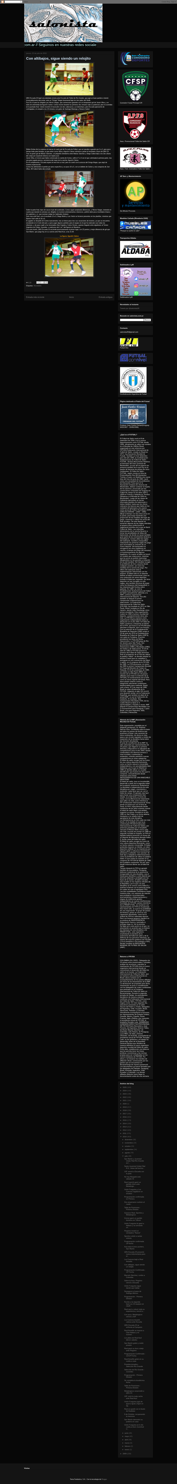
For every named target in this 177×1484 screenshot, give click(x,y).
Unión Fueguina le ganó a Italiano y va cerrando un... (134, 1225)
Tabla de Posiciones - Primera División (132, 1209)
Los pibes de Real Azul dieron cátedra (133, 1339)
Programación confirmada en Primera (134, 1198)
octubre (128, 1146)
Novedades (38, 286)
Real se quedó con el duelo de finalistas (134, 1410)
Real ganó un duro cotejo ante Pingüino (134, 1349)
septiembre (129, 1149)
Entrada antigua (105, 297)
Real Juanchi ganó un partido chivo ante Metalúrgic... (132, 1184)
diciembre (129, 1139)
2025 (125, 1087)
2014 (125, 1123)
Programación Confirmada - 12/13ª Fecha (134, 1355)
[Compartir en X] (42, 282)
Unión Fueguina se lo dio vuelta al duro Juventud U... (134, 1427)
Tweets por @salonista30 (129, 308)
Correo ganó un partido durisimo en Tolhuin (133, 1219)
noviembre (129, 1143)
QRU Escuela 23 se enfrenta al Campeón (133, 1326)
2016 (125, 1117)
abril (126, 1440)
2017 (125, 1114)
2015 (125, 1120)
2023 (125, 1094)
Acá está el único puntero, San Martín (134, 1248)
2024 (125, 1091)
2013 (125, 1127)
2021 (125, 1100)
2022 (125, 1097)
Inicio (71, 297)
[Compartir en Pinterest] (47, 282)
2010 (125, 1137)
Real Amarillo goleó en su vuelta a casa (134, 1360)
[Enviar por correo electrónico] (37, 282)
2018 (125, 1110)
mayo (127, 1436)
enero (127, 1449)
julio (126, 1156)
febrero (128, 1446)
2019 (125, 1107)
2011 (125, 1133)
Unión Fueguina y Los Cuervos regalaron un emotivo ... (133, 1191)
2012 (125, 1130)
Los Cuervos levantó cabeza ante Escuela (133, 1321)
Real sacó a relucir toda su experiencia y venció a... (134, 1310)
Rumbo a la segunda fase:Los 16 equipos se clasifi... (134, 1304)
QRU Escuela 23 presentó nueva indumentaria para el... (134, 1254)
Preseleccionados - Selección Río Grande (133, 1365)
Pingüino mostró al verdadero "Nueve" (132, 1232)
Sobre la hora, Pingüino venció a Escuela (133, 1282)
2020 (125, 1104)
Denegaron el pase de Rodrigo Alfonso (132, 1292)
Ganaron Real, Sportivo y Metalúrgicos (134, 1214)
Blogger (104, 1479)
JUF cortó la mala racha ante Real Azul (133, 1397)
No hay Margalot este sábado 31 (132, 1178)
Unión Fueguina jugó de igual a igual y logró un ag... (133, 1404)
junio (127, 1433)
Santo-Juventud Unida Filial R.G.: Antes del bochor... (134, 1167)
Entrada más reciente (35, 297)
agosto (127, 1153)
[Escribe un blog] (40, 282)
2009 (125, 1454)
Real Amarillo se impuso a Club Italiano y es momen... (134, 1332)
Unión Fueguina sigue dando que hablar (132, 1287)
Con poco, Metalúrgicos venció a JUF (133, 1316)
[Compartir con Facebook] (44, 282)
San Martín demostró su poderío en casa (133, 1421)
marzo (127, 1443)
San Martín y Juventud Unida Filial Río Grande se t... (134, 1161)
